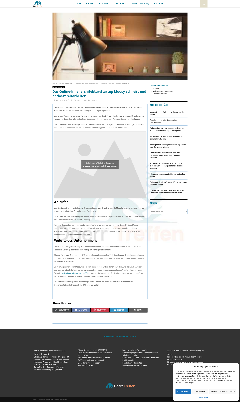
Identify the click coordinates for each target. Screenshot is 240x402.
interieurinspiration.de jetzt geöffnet (75, 273)
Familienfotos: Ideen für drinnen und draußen (51, 359)
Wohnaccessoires (58, 87)
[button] (235, 366)
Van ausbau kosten (85, 365)
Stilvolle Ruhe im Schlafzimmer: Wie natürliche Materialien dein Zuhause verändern (165, 155)
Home (79, 4)
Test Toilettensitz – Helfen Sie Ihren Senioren (184, 357)
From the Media (120, 4)
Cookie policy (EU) (140, 4)
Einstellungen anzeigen (223, 391)
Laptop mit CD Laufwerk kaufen (135, 350)
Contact (90, 4)
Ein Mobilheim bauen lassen (89, 363)
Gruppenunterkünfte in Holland (134, 365)
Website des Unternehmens (162, 91)
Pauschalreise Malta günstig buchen (48, 370)
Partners (103, 4)
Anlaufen (156, 88)
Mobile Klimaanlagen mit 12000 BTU (92, 350)
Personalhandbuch (174, 359)
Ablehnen (200, 391)
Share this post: (161, 94)
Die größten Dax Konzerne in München (49, 367)
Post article (160, 4)
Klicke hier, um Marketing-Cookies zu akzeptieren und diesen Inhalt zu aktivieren (100, 164)
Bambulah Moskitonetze (132, 363)
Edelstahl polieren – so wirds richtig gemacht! (51, 357)
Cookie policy (203, 397)
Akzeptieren (183, 391)
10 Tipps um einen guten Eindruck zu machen (185, 362)
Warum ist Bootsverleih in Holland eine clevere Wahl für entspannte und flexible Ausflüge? (166, 165)
